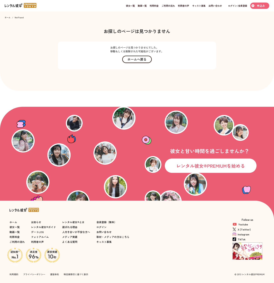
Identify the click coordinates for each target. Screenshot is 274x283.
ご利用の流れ (17, 242)
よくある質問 (69, 242)
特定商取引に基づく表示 (76, 274)
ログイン (101, 227)
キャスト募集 (104, 242)
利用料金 (15, 237)
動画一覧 (15, 232)
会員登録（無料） (106, 222)
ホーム (7, 17)
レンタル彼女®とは (73, 222)
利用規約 (14, 274)
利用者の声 (37, 242)
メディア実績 (69, 237)
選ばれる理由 (69, 227)
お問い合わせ (104, 232)
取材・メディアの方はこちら (112, 237)
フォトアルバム (40, 237)
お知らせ (36, 222)
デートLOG (37, 232)
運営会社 (54, 274)
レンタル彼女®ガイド (43, 227)
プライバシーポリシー (34, 274)
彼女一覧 (15, 227)
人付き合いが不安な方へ (76, 232)
